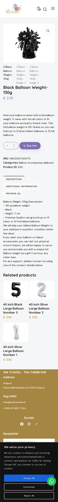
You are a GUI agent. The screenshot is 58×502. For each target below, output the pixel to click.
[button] (48, 31)
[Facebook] (22, 424)
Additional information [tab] (21, 186)
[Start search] (45, 9)
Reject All (29, 495)
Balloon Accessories (31, 162)
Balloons (49, 162)
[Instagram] (29, 424)
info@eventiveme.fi (14, 402)
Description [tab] (14, 179)
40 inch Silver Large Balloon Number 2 (39, 308)
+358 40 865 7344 (14, 408)
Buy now (32, 145)
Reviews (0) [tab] (13, 193)
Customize (29, 486)
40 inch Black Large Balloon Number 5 (13, 308)
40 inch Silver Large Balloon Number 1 (13, 351)
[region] (29, 472)
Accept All (29, 478)
